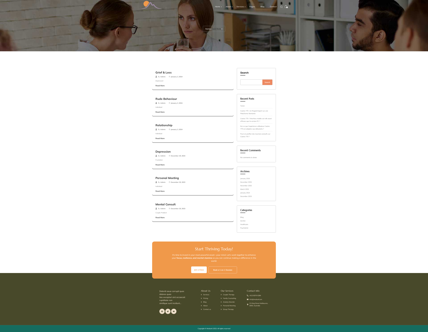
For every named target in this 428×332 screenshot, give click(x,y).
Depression (163, 151)
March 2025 (244, 189)
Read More (160, 85)
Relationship (163, 125)
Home (217, 6)
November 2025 (246, 186)
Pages (252, 6)
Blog (262, 6)
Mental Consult (165, 204)
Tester (242, 106)
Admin (162, 77)
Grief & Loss (163, 72)
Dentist (242, 221)
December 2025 (246, 182)
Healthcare (244, 224)
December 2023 (246, 196)
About (228, 6)
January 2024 (245, 193)
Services (240, 6)
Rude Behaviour (166, 99)
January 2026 (245, 179)
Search (244, 72)
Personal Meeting (167, 178)
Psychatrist (244, 228)
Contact (273, 6)
